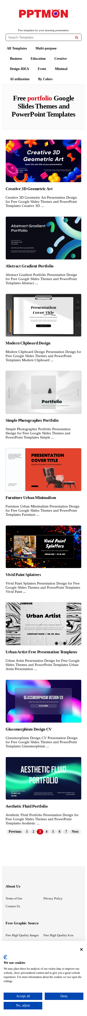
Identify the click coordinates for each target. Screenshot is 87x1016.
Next (75, 831)
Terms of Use (14, 898)
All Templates (17, 48)
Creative (60, 58)
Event (42, 69)
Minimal (61, 69)
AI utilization (19, 79)
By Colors (45, 79)
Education (38, 58)
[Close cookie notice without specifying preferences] (81, 949)
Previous (15, 831)
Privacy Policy (53, 898)
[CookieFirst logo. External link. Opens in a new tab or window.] (5, 957)
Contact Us (13, 906)
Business (16, 58)
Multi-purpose (46, 48)
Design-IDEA (19, 69)
